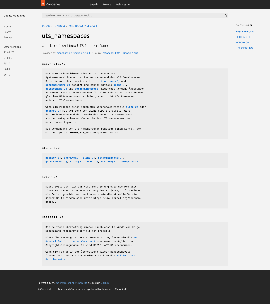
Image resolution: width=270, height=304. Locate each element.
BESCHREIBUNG (245, 31)
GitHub (105, 282)
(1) (53, 158)
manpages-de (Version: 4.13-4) (74, 52)
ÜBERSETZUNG (244, 47)
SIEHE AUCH (243, 36)
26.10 (7, 74)
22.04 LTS (9, 52)
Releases (121, 4)
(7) (130, 161)
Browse (107, 4)
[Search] (225, 15)
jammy (46, 25)
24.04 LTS (9, 57)
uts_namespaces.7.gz (83, 25)
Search (94, 4)
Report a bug (130, 52)
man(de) (60, 25)
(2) (109, 81)
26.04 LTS (9, 68)
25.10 (7, 63)
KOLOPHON (242, 42)
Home (7, 26)
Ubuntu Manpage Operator (71, 282)
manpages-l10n (111, 52)
